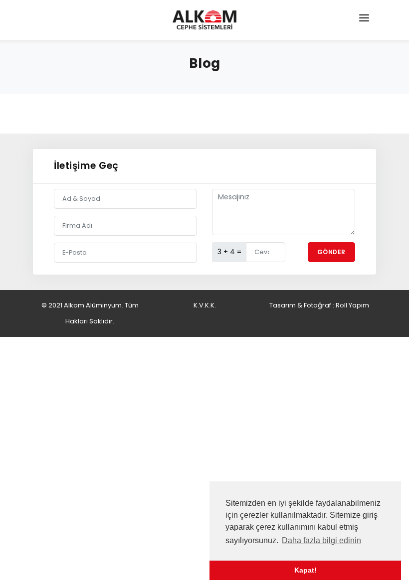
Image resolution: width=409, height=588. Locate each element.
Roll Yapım (352, 305)
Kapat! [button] (305, 570)
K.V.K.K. (205, 305)
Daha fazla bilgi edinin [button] (321, 540)
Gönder (331, 252)
